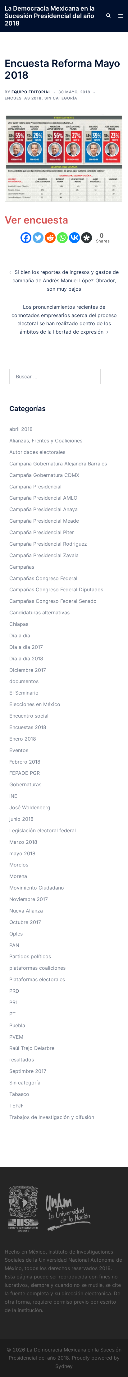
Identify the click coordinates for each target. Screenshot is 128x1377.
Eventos (18, 750)
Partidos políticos (30, 956)
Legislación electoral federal (42, 830)
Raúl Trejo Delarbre (31, 1048)
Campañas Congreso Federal (43, 578)
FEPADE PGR (24, 773)
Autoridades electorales (37, 452)
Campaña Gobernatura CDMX (44, 475)
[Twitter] (38, 237)
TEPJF (16, 1105)
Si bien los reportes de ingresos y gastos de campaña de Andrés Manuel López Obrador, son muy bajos (65, 280)
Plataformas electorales (37, 979)
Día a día (19, 635)
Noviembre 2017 (28, 899)
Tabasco (19, 1094)
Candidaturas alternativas (39, 612)
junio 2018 (21, 819)
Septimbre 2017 (27, 1071)
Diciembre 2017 (27, 670)
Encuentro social (28, 716)
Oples (16, 934)
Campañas (21, 567)
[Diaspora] (86, 237)
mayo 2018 (22, 853)
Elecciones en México (34, 704)
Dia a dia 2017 (26, 647)
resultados (21, 1059)
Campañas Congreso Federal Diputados (56, 589)
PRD (14, 991)
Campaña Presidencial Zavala (44, 555)
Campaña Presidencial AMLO (43, 498)
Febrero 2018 (24, 762)
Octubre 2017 (25, 922)
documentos (24, 681)
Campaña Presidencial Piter (41, 532)
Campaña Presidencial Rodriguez (48, 544)
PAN (14, 945)
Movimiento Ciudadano (36, 888)
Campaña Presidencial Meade (44, 521)
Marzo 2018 (23, 842)
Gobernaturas (25, 784)
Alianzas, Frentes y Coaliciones (45, 440)
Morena (18, 876)
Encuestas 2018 (23, 98)
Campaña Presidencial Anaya (43, 509)
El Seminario (24, 693)
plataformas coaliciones (37, 968)
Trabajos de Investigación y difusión (51, 1117)
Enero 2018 (22, 739)
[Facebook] (26, 237)
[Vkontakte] (74, 237)
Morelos (18, 865)
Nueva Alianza (26, 911)
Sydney (64, 1366)
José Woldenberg (29, 807)
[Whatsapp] (62, 237)
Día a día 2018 (26, 658)
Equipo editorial (31, 92)
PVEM (16, 1037)
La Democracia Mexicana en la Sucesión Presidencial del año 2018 (49, 16)
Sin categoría (60, 98)
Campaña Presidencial (35, 486)
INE (13, 796)
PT (12, 1014)
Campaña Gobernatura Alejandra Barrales (58, 463)
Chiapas (18, 624)
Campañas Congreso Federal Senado (53, 601)
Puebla (17, 1025)
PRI (13, 1002)
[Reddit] (50, 237)
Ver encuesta (36, 220)
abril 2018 (21, 429)
